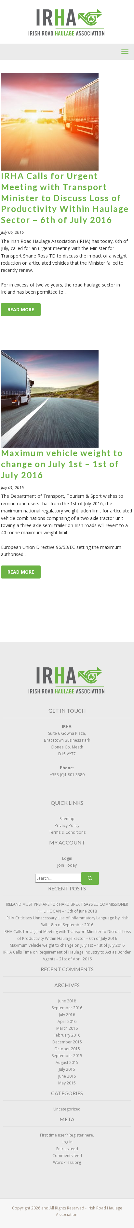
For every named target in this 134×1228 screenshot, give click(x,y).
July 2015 (67, 1069)
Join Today (67, 865)
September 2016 (67, 1008)
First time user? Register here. (67, 1135)
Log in (67, 1142)
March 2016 (67, 1028)
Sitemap (67, 818)
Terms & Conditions (67, 832)
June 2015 (67, 1076)
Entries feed (67, 1148)
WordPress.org (67, 1162)
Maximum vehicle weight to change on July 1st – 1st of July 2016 (62, 464)
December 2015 (67, 1042)
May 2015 (67, 1083)
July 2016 (67, 1014)
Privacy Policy (67, 825)
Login (67, 858)
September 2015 (67, 1055)
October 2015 (67, 1049)
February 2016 (67, 1035)
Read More (20, 309)
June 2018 (67, 1001)
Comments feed (67, 1155)
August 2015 (67, 1062)
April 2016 (67, 1021)
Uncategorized (67, 1109)
